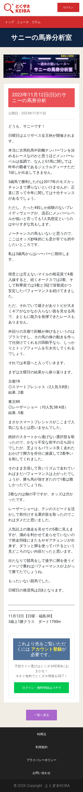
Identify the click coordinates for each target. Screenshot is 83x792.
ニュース (23, 22)
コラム (36, 22)
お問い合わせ (41, 773)
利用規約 (41, 747)
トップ (9, 22)
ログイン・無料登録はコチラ (41, 688)
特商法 (41, 734)
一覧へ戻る (41, 715)
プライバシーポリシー (41, 760)
